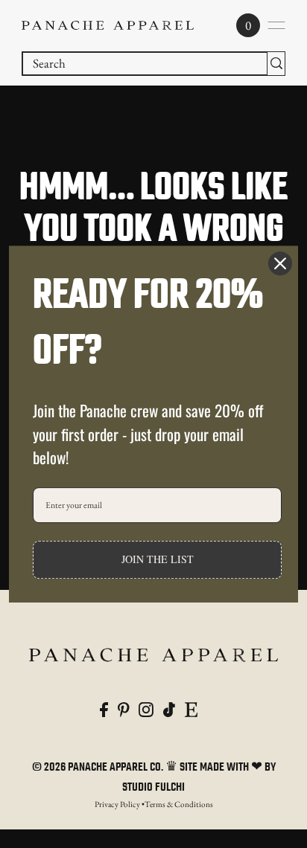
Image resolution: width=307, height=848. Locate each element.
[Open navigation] (276, 25)
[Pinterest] (124, 709)
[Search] (276, 63)
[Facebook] (104, 709)
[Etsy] (191, 709)
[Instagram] (146, 709)
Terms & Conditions (179, 804)
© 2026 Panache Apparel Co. (98, 767)
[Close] (280, 263)
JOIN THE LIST (157, 559)
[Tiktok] (169, 709)
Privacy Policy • (120, 804)
